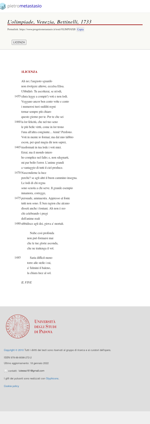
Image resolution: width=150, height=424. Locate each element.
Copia (80, 29)
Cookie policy (11, 386)
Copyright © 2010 (14, 350)
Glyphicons (52, 378)
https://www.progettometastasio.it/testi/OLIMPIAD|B (48, 29)
